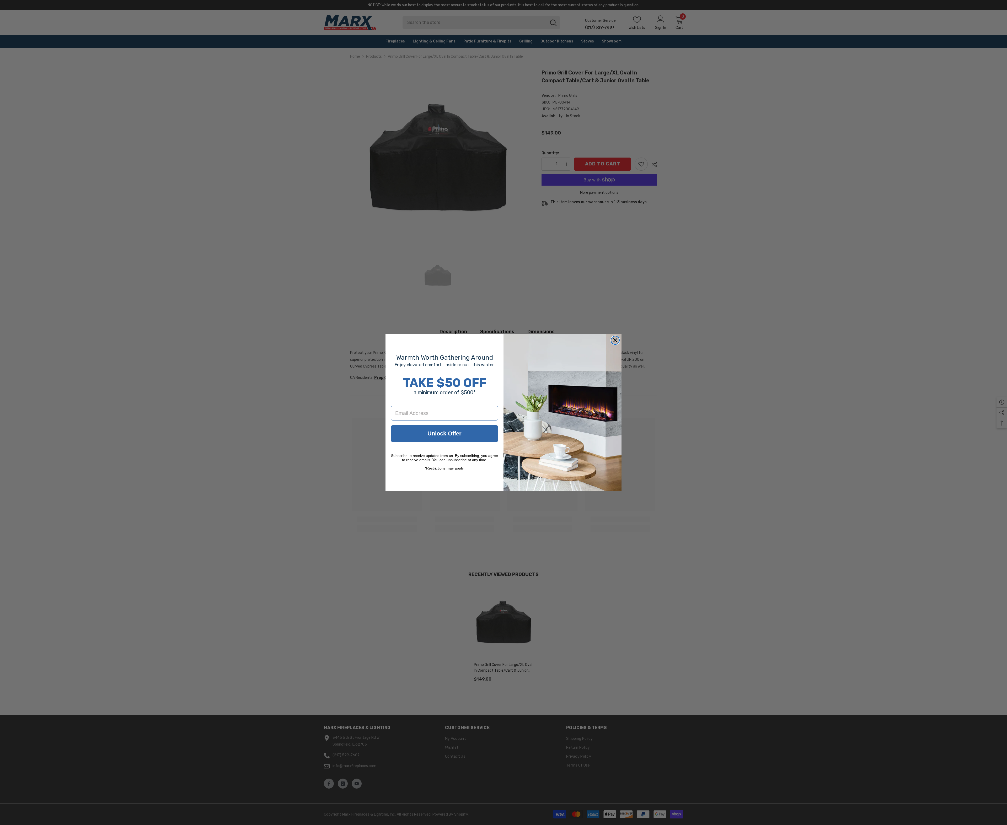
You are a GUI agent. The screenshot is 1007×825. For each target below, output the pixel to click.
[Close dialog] (615, 340)
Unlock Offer (444, 433)
